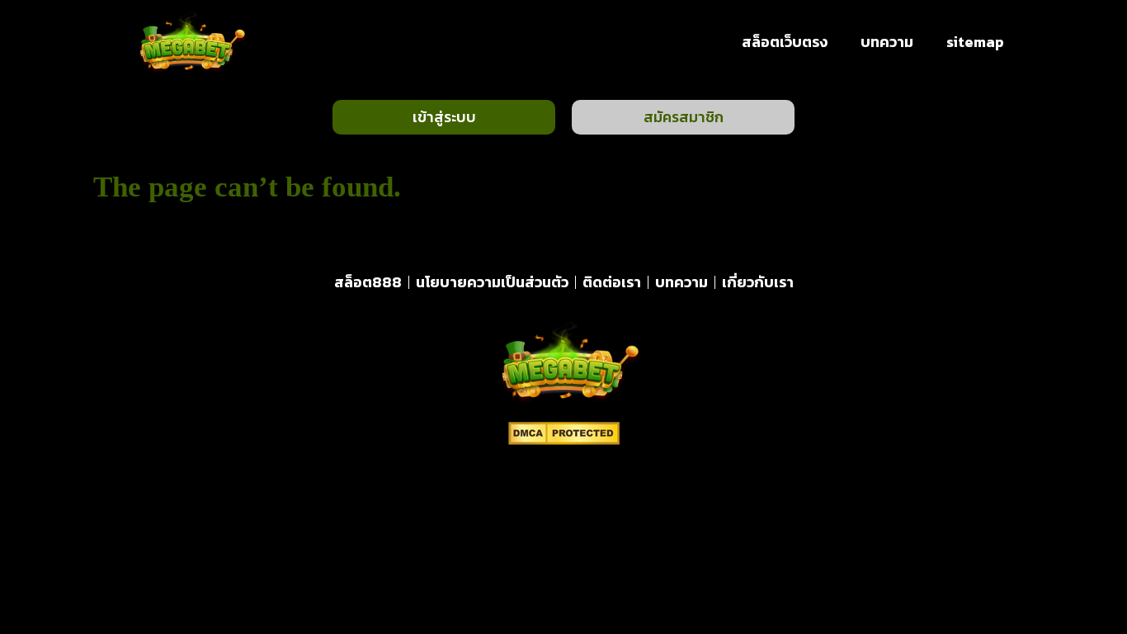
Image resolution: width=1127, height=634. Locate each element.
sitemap (975, 42)
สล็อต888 (368, 282)
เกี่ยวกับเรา (758, 282)
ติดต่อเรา (611, 282)
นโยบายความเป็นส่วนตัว (492, 282)
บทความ (887, 42)
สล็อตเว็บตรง (785, 42)
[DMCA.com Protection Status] (564, 440)
